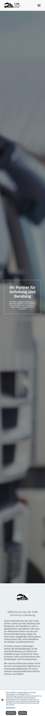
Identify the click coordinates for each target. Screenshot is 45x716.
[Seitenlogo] (12, 5)
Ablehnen (22, 713)
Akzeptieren (11, 713)
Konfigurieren (10, 707)
